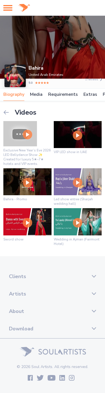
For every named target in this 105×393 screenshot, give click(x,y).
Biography (13, 94)
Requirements (63, 94)
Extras (90, 94)
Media (36, 94)
